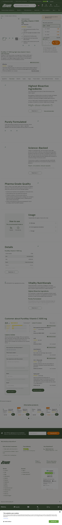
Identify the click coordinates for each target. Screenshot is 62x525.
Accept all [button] (53, 521)
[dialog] (31, 517)
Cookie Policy (5, 518)
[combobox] (59, 511)
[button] (7, 521)
